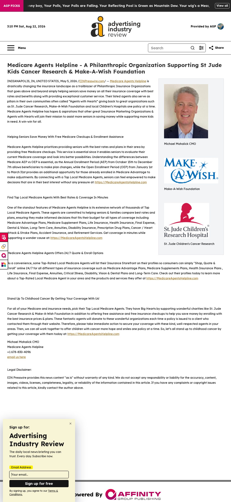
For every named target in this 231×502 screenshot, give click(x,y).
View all (222, 5)
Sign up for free (39, 483)
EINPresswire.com (91, 81)
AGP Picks (12, 6)
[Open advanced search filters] (201, 48)
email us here (16, 357)
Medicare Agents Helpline (128, 81)
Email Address (21, 467)
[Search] (192, 48)
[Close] (70, 423)
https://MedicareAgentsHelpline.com (121, 182)
